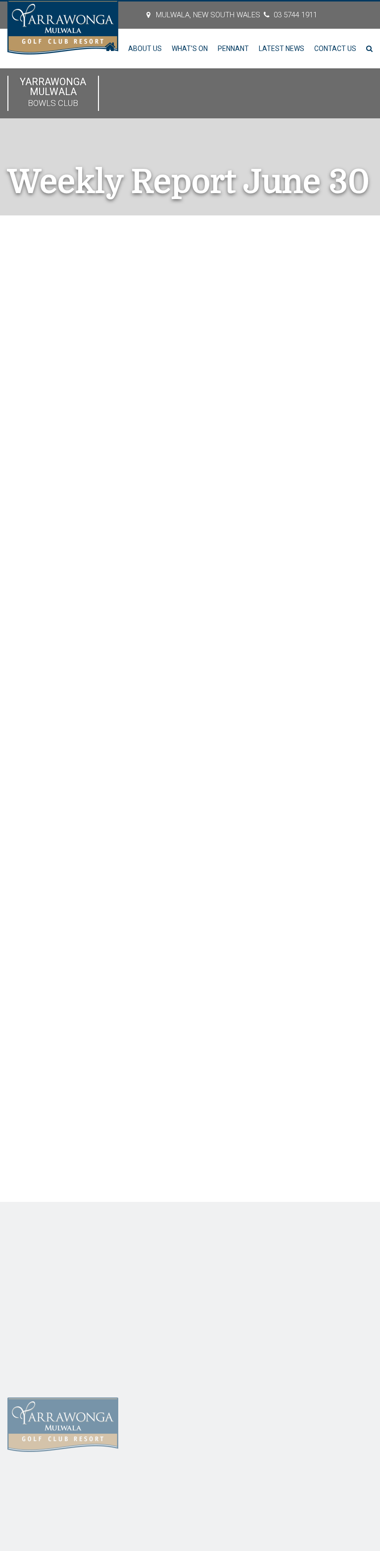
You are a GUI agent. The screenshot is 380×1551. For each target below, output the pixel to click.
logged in (62, 1079)
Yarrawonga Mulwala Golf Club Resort (132, 1484)
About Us (145, 48)
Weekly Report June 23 (54, 1020)
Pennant (233, 48)
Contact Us (335, 48)
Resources (20, 1370)
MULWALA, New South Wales (208, 14)
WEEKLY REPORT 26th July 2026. (318, 427)
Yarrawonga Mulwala (53, 92)
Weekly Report (89, 293)
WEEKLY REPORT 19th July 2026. (318, 445)
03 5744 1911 (295, 14)
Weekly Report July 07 (200, 1020)
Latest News (281, 48)
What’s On (190, 48)
